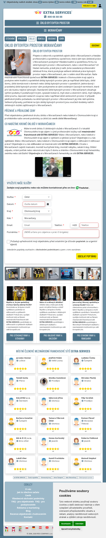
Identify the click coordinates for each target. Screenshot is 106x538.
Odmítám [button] (79, 523)
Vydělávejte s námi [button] (89, 6)
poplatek (80, 241)
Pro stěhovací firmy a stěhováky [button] (20, 337)
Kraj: (9, 211)
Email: (10, 225)
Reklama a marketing (28, 507)
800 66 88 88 (55, 16)
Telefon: (58, 225)
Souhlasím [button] (66, 523)
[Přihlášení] (100, 6)
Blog (28, 510)
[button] (10, 38)
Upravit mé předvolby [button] (70, 529)
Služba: (10, 197)
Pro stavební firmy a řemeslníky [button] (86, 337)
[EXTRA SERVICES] (53, 12)
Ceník (28, 495)
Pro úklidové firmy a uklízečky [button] (53, 337)
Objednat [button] (96, 45)
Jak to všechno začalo (28, 492)
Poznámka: (12, 232)
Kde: (9, 218)
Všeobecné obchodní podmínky (28, 498)
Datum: (10, 204)
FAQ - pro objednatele (23, 501)
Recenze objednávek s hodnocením (28, 514)
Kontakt (28, 517)
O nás (28, 489)
